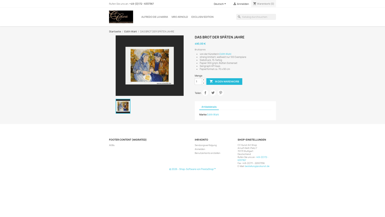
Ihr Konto (201, 139)
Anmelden (200, 149)
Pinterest (221, 93)
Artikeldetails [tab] (209, 106)
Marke (203, 114)
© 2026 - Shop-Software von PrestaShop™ (192, 169)
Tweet (213, 93)
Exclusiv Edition (202, 17)
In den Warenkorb (224, 81)
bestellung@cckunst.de (257, 166)
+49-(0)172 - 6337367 (141, 3)
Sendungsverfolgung (206, 145)
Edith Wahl (213, 114)
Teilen (205, 93)
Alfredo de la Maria (154, 17)
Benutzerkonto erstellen (207, 153)
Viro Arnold (179, 17)
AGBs (112, 145)
